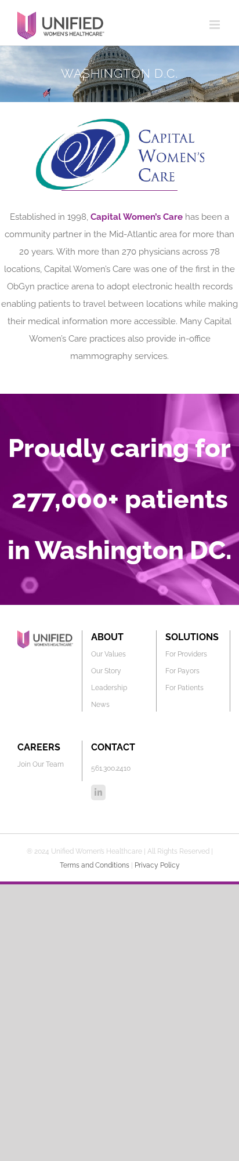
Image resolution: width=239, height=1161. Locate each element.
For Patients (184, 688)
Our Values (108, 654)
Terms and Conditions (94, 865)
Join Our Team (40, 764)
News (100, 705)
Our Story (106, 671)
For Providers (186, 654)
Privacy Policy (157, 865)
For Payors (182, 671)
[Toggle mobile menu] (215, 25)
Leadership (109, 688)
